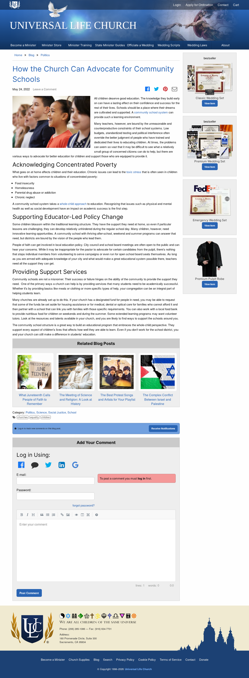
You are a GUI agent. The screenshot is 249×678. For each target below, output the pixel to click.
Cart (236, 5)
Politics (30, 412)
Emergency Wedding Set (210, 220)
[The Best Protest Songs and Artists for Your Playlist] (117, 372)
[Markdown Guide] (97, 514)
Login (177, 5)
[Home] (14, 5)
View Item (209, 103)
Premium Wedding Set (209, 161)
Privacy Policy (125, 659)
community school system (151, 112)
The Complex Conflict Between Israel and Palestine (158, 399)
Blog (96, 659)
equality (34, 417)
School (72, 412)
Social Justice (57, 412)
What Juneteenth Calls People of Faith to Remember (34, 399)
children (45, 417)
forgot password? (84, 505)
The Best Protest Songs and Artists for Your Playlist (116, 397)
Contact (223, 5)
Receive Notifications (163, 428)
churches (23, 417)
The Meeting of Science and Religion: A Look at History (75, 399)
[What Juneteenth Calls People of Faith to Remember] (34, 372)
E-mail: (21, 474)
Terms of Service (170, 659)
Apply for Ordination (199, 5)
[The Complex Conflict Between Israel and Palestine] (158, 372)
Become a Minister (53, 659)
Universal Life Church (73, 25)
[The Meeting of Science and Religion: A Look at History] (76, 372)
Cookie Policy (147, 659)
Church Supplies (79, 659)
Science (41, 412)
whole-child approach (73, 204)
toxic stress (133, 172)
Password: (24, 490)
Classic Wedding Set (210, 98)
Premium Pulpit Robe (209, 279)
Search (107, 659)
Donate (203, 659)
